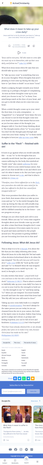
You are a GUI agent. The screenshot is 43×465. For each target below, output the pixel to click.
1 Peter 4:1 (14, 178)
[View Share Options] (28, 46)
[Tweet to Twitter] (19, 378)
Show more (34, 401)
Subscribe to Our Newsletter (21, 385)
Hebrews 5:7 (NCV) (14, 281)
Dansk (3, 350)
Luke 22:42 (11, 263)
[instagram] (21, 449)
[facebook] (15, 449)
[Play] (19, 53)
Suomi (23, 353)
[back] (2, 3)
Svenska (4, 365)
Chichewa (4, 360)
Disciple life (6, 342)
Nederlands (25, 358)
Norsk (3, 358)
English (24, 350)
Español (4, 353)
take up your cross (26, 137)
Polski (23, 360)
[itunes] (32, 449)
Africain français (6, 355)
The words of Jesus (30, 342)
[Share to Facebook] (15, 378)
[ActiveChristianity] (25, 3)
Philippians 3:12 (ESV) (10, 335)
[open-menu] (37, 461)
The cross (17, 342)
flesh (37, 183)
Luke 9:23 (23, 63)
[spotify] (26, 449)
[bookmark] (9, 46)
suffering (26, 164)
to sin (21, 175)
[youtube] (10, 449)
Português (5, 363)
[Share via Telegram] (28, 378)
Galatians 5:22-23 (17, 322)
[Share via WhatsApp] (24, 378)
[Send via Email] (32, 378)
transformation (16, 306)
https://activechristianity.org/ (17, 371)
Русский (24, 363)
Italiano (24, 355)
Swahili (24, 365)
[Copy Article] (33, 46)
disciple (24, 249)
